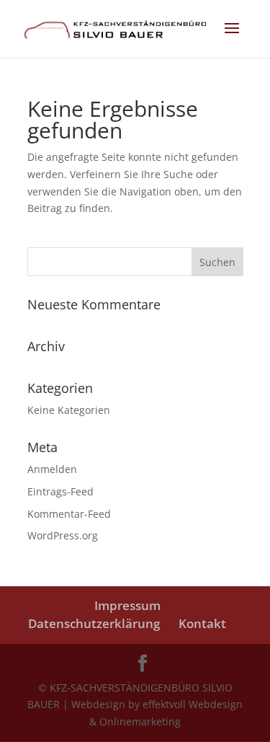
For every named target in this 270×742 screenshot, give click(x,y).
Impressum (127, 605)
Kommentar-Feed (69, 514)
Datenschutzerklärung (94, 623)
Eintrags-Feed (60, 491)
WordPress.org (62, 535)
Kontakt (202, 623)
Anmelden (52, 469)
